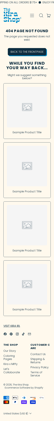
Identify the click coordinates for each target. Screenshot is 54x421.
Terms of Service (36, 373)
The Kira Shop (21, 384)
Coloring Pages (9, 357)
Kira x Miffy (10, 364)
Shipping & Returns (37, 360)
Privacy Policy (39, 367)
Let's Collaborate (11, 370)
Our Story (9, 351)
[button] (41, 15)
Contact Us (38, 354)
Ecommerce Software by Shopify (24, 387)
